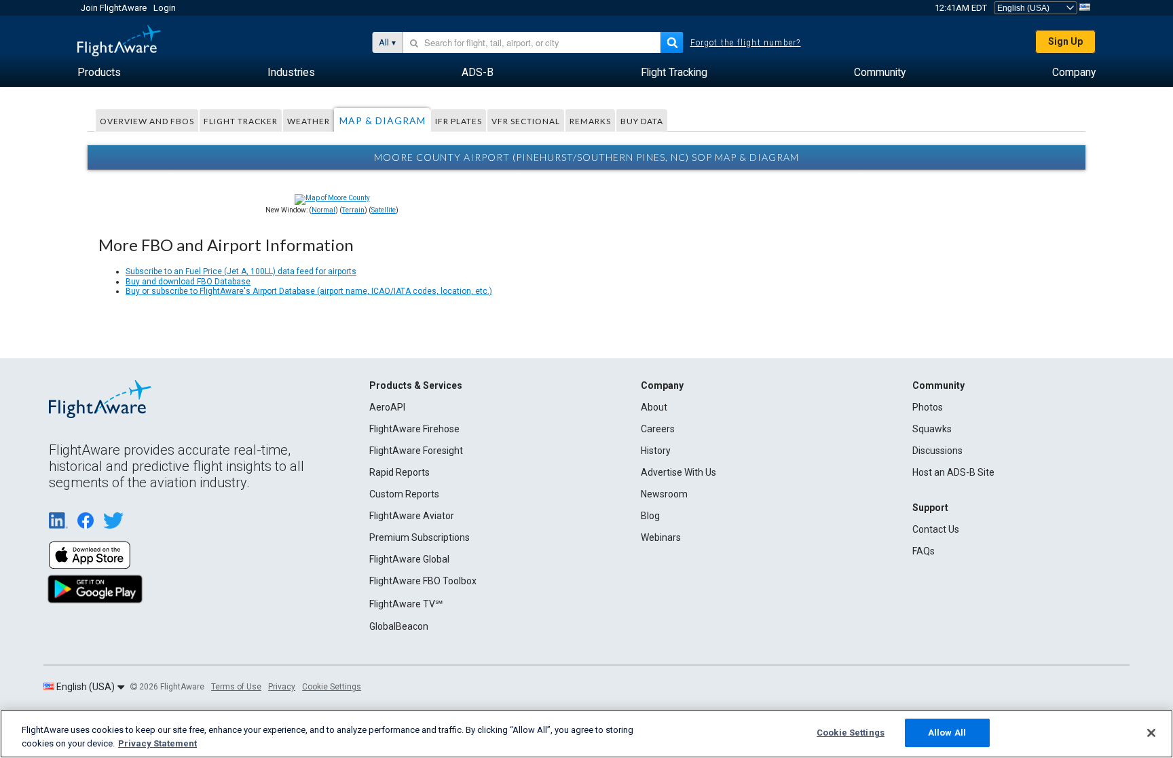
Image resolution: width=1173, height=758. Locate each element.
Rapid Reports (399, 472)
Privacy (281, 686)
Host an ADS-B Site (953, 472)
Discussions (937, 450)
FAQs (923, 551)
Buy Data (641, 121)
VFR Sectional (525, 121)
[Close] (1151, 733)
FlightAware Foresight (416, 450)
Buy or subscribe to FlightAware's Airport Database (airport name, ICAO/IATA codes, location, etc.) (309, 291)
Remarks (590, 121)
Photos (927, 407)
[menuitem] (99, 72)
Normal (323, 210)
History (656, 450)
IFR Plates (458, 121)
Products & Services (415, 385)
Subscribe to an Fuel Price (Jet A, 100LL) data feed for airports (241, 271)
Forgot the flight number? (745, 43)
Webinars (661, 537)
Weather (308, 121)
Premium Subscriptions (419, 537)
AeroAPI (387, 407)
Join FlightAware (114, 8)
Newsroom (664, 494)
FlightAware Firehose (414, 428)
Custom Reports (404, 494)
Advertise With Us (678, 472)
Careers (658, 428)
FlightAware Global (409, 559)
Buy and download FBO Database (188, 281)
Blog (650, 515)
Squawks (932, 428)
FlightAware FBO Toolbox (423, 580)
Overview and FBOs (147, 121)
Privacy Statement (157, 743)
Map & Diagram (382, 120)
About (654, 407)
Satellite (383, 210)
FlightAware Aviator (411, 515)
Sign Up (1065, 41)
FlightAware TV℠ (406, 604)
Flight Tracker (241, 121)
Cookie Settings (331, 686)
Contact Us (935, 529)
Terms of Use (236, 686)
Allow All (947, 732)
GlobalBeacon (398, 626)
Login (164, 8)
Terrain (353, 210)
